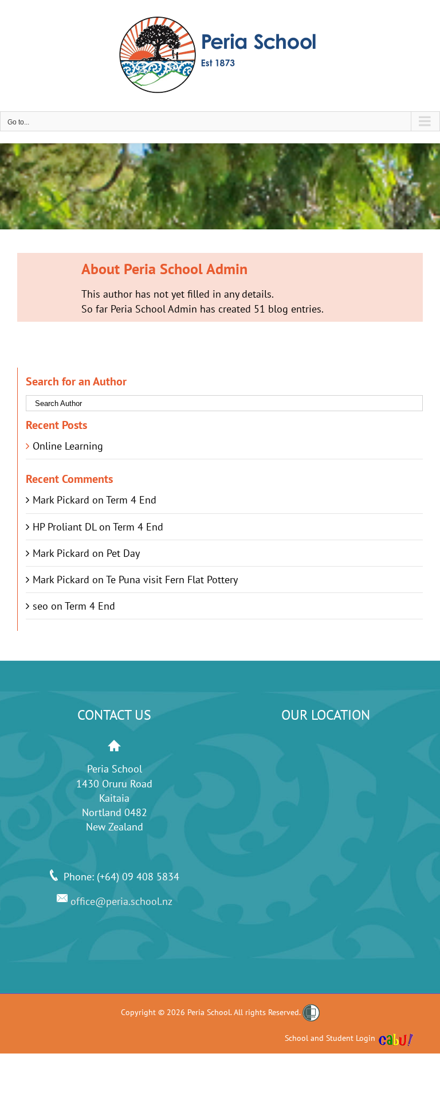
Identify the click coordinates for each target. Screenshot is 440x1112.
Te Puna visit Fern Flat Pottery (172, 579)
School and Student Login (330, 1038)
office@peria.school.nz (120, 901)
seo (40, 605)
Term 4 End (131, 499)
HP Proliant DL (64, 526)
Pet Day (123, 553)
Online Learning (68, 445)
